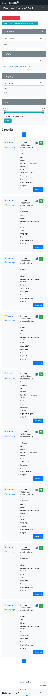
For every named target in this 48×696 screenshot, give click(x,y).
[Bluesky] (31, 2)
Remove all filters (11, 18)
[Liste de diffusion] (23, 2)
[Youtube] (38, 2)
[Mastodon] (34, 2)
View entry (38, 189)
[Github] (42, 2)
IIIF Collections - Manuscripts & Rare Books (19, 8)
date (24, 102)
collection (24, 31)
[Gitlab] (46, 2)
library (24, 53)
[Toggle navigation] (43, 8)
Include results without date (15, 116)
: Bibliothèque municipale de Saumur (20, 23)
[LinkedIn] (27, 2)
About (21, 682)
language (24, 76)
